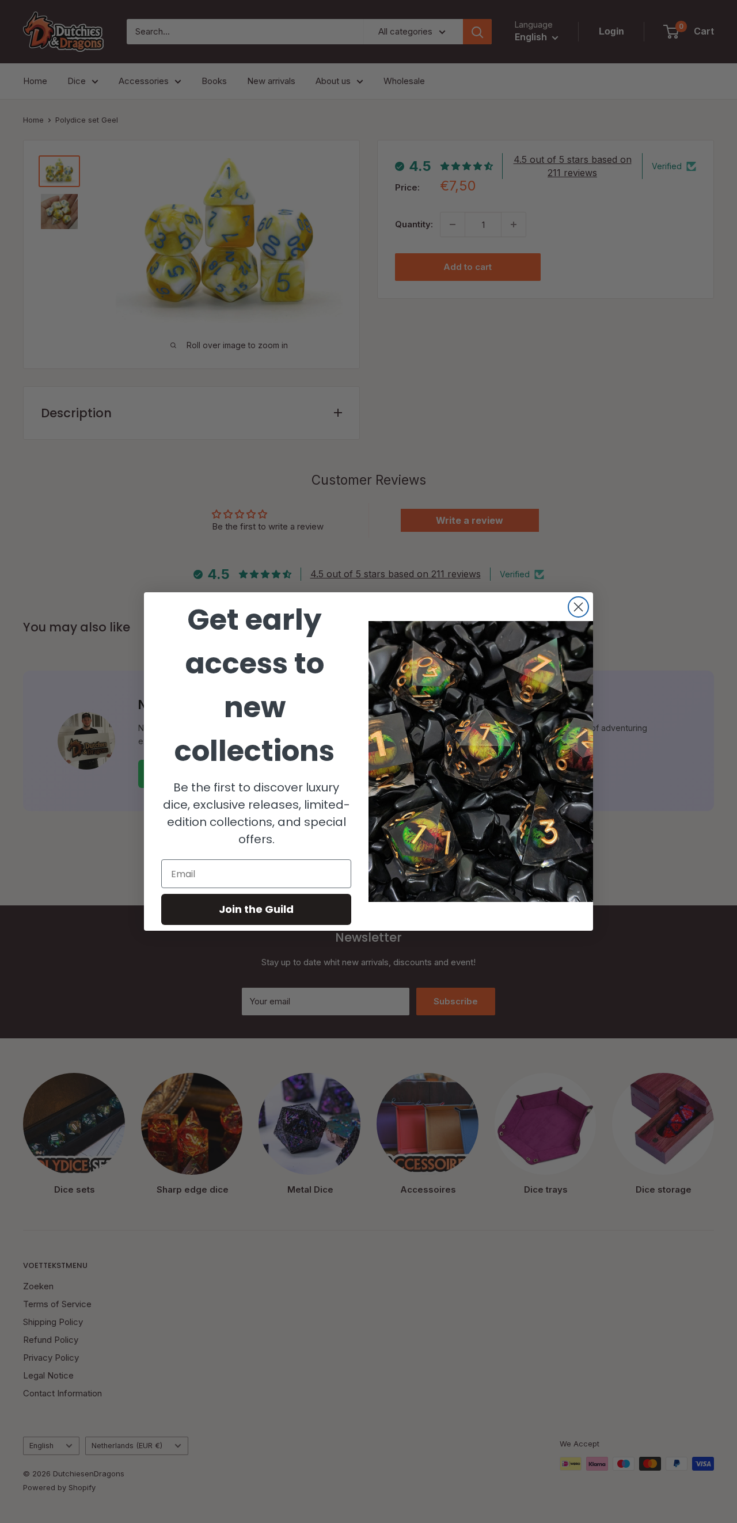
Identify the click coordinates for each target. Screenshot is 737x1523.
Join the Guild (256, 909)
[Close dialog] (578, 607)
